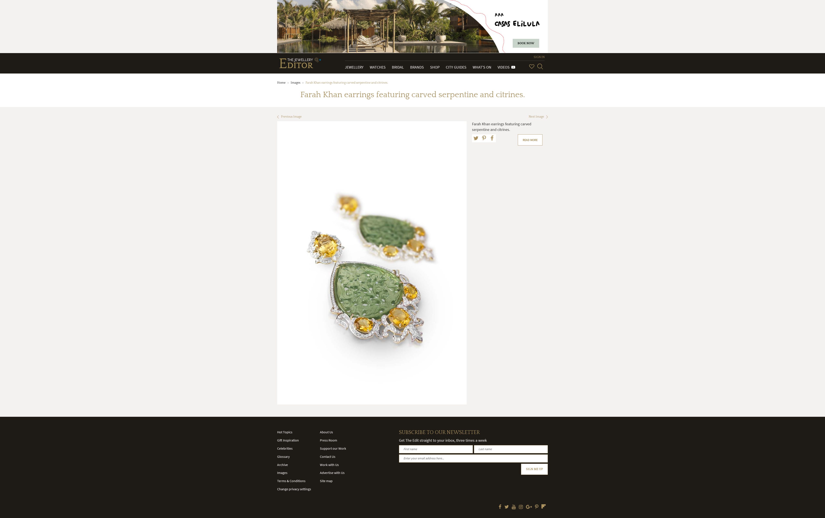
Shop (435, 67)
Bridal (398, 67)
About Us (326, 432)
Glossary (283, 456)
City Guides (456, 67)
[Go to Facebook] (500, 507)
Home (281, 82)
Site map (326, 481)
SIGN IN (539, 57)
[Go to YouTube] (514, 507)
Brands (417, 67)
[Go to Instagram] (521, 507)
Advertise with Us (332, 472)
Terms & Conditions (291, 481)
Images (295, 82)
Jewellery (354, 67)
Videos (504, 67)
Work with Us (329, 465)
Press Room (328, 440)
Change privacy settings (294, 489)
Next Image (536, 116)
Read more (530, 140)
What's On (482, 67)
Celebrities (285, 448)
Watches (378, 67)
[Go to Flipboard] (543, 506)
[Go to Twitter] (506, 507)
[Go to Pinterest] (536, 507)
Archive (282, 465)
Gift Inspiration (288, 440)
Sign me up (534, 469)
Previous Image (291, 116)
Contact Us (327, 456)
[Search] (540, 66)
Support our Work (333, 448)
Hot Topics (284, 432)
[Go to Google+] (529, 507)
